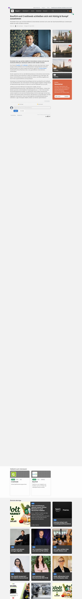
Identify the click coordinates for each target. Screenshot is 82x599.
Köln (54, 55)
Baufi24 (18, 65)
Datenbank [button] (25, 11)
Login (16, 110)
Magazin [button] (17, 11)
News (48, 7)
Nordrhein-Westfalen (58, 41)
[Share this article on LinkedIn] (46, 116)
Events (32, 11)
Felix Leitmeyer (20, 26)
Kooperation (19, 115)
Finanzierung (13, 115)
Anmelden (22, 110)
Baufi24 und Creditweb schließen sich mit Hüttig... (61, 7)
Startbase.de (37, 7)
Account (45, 11)
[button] (70, 11)
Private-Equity (42, 68)
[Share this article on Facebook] (47, 116)
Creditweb (25, 65)
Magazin (43, 7)
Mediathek (38, 11)
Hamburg (55, 70)
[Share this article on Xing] (49, 116)
